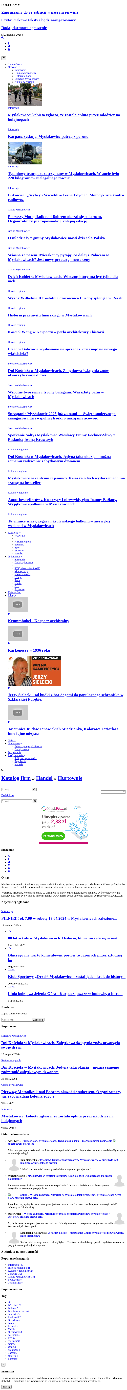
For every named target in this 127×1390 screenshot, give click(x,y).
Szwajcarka (14, 1340)
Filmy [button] (11, 595)
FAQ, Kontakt (16, 755)
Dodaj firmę (7, 795)
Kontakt (19, 764)
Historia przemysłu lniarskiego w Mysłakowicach (50, 315)
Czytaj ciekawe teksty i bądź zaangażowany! (38, 20)
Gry (17, 586)
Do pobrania (14, 752)
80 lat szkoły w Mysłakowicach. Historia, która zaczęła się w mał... (64, 938)
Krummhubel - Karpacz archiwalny (38, 621)
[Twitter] (9, 46)
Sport (17, 547)
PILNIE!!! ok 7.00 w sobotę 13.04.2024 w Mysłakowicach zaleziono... (59, 918)
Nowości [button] (13, 67)
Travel (11, 931)
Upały (12, 1346)
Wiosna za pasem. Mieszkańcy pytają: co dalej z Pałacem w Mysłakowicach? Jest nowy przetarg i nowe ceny (58, 257)
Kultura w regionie (18, 449)
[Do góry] (3, 1364)
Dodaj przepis (22, 749)
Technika (19, 544)
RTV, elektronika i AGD (27, 568)
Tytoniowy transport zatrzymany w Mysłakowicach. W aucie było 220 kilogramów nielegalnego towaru (63, 175)
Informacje (13, 107)
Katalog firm (14, 592)
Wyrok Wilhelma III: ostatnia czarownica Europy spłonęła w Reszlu (66, 298)
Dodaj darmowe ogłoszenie (24, 28)
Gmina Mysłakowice (19, 209)
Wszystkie (20, 535)
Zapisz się (38, 1020)
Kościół (13, 1326)
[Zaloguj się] (2, 37)
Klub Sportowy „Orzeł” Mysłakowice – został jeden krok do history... (67, 976)
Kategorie (13, 532)
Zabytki (12, 1352)
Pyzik (11, 1338)
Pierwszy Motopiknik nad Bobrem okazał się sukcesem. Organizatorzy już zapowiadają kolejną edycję (55, 218)
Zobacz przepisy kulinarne (28, 746)
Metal (11, 1329)
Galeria (12, 740)
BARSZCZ (14, 1305)
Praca (17, 580)
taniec (11, 1343)
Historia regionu (16, 291)
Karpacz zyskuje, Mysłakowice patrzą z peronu (48, 136)
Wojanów (14, 1349)
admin (23, 1194)
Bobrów (13, 1308)
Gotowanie (14, 743)
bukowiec (14, 1314)
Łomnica (13, 1358)
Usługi (18, 577)
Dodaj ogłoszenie (24, 562)
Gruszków (14, 1320)
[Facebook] (8, 43)
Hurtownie (70, 778)
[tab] (20, 70)
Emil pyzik (14, 1317)
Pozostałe (19, 589)
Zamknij (6, 1387)
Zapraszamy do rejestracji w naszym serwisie (39, 12)
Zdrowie (19, 550)
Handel (44, 778)
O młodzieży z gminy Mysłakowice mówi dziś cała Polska (56, 238)
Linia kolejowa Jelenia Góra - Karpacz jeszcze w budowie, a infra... (65, 993)
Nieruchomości (22, 574)
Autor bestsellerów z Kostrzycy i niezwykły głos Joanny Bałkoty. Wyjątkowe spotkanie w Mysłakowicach (62, 501)
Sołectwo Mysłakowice (20, 363)
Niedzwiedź (15, 1332)
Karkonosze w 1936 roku (29, 650)
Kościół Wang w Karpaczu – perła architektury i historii (56, 332)
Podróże (19, 553)
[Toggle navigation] (3, 58)
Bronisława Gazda (18, 1311)
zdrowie (13, 1355)
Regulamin (20, 761)
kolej (11, 1323)
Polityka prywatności (26, 758)
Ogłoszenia (14, 556)
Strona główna (15, 64)
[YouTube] (9, 49)
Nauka (18, 583)
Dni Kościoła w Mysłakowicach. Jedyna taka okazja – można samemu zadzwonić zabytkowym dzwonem (59, 458)
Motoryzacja (21, 571)
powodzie (14, 1335)
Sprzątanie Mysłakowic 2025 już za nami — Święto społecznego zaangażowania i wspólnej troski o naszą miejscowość (62, 416)
